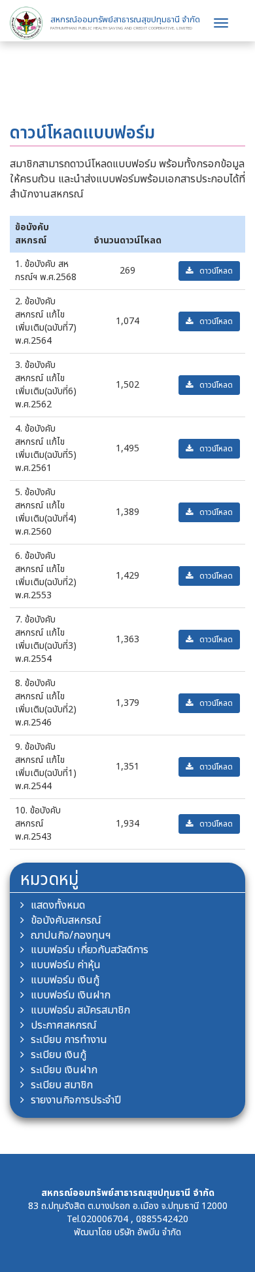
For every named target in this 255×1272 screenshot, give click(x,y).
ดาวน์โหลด (216, 271)
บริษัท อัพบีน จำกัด (147, 1232)
